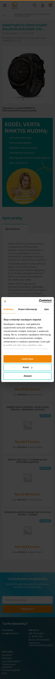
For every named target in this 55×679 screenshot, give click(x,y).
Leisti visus (27, 359)
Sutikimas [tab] (8, 309)
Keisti (26, 367)
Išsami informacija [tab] (27, 309)
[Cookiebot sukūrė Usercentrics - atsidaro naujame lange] (39, 301)
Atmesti (28, 376)
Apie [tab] (46, 309)
